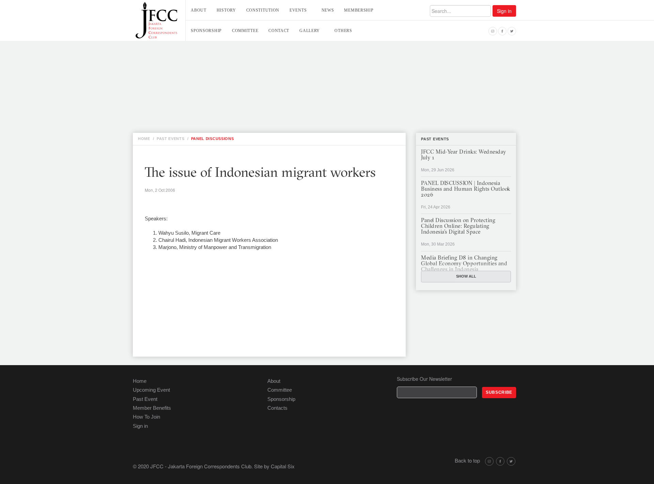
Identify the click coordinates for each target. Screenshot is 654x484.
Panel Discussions (212, 139)
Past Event (145, 399)
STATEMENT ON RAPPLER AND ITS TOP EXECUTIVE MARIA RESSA (245, 102)
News (328, 10)
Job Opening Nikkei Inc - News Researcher (224, 57)
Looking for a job (192, 50)
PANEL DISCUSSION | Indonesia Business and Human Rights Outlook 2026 (465, 189)
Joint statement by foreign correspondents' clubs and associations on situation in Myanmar (295, 87)
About (198, 10)
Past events (435, 139)
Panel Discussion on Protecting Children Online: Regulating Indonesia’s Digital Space (458, 226)
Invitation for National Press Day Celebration (230, 65)
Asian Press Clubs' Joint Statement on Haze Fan (232, 95)
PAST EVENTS (171, 139)
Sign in (504, 10)
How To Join (146, 417)
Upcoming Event (151, 390)
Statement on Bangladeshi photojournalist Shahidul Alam (248, 117)
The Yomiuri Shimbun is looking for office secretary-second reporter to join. (275, 72)
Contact (278, 30)
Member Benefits (152, 408)
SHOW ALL (466, 276)
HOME (144, 139)
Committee (245, 30)
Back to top (467, 460)
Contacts (277, 408)
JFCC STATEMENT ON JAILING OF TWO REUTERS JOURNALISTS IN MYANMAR (258, 110)
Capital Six (283, 466)
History (226, 10)
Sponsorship (206, 30)
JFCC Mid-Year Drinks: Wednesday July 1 (463, 155)
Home (139, 381)
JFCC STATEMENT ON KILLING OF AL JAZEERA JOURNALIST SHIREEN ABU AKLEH (262, 80)
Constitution (262, 10)
